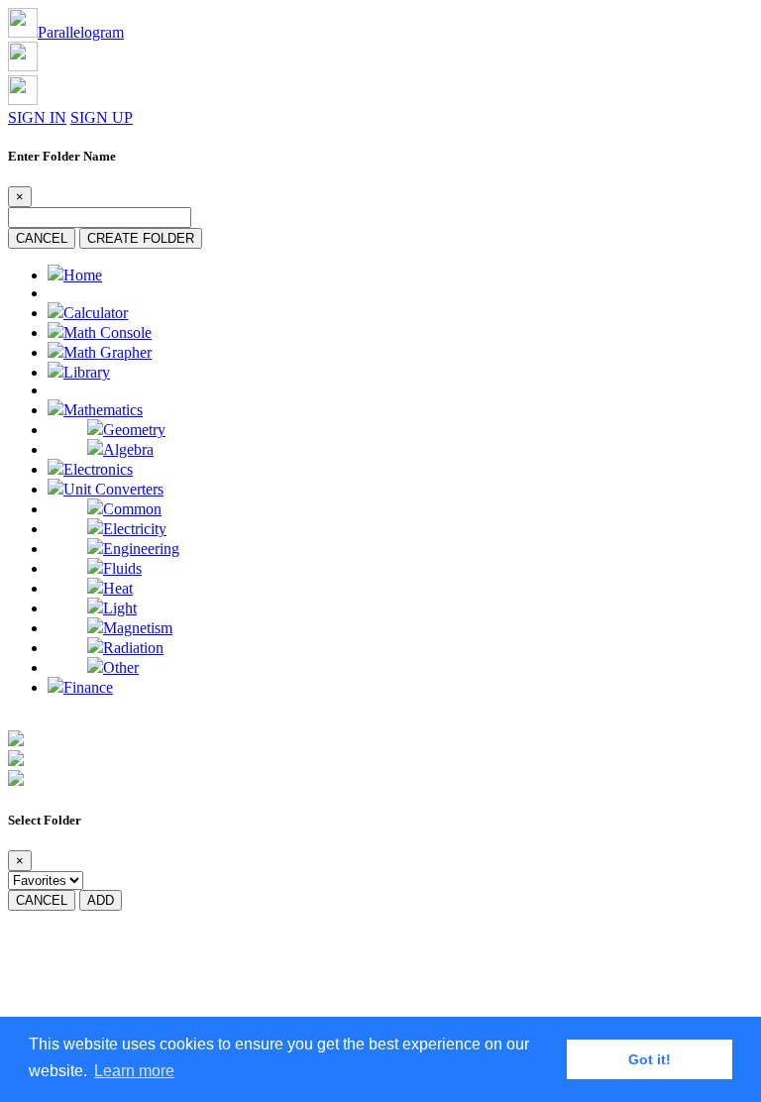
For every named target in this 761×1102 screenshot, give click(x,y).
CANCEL (41, 238)
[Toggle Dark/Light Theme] (16, 740)
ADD (100, 900)
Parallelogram (81, 32)
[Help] (16, 780)
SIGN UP (101, 117)
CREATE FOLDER (140, 238)
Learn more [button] (134, 1070)
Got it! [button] (649, 1059)
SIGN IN (37, 117)
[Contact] (16, 760)
